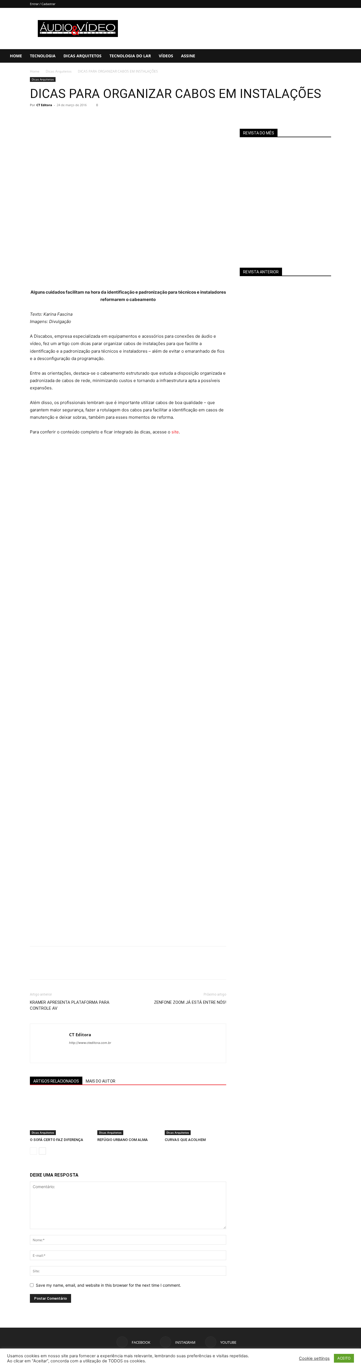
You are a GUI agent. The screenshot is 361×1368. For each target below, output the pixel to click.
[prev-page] (33, 1151)
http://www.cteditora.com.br (90, 1043)
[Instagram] (329, 56)
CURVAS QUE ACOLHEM (185, 1140)
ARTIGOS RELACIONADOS (56, 1081)
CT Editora (44, 105)
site (175, 432)
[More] (88, 117)
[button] (354, 56)
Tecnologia (43, 55)
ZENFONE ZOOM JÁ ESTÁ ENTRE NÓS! (190, 1002)
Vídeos (166, 55)
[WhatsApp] (74, 117)
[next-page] (42, 1151)
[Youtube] (338, 56)
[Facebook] (319, 56)
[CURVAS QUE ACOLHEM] (195, 1114)
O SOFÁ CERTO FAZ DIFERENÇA (56, 1140)
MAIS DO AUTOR (100, 1081)
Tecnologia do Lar (130, 55)
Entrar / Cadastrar (42, 4)
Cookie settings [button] (314, 1358)
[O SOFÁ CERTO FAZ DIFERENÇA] (60, 1114)
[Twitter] (48, 117)
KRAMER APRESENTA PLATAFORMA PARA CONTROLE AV (69, 1005)
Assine (188, 55)
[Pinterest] (61, 117)
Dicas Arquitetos (82, 55)
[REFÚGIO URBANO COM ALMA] (128, 1114)
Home (16, 55)
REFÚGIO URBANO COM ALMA (122, 1140)
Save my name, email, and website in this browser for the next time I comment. (108, 1285)
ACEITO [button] (344, 1358)
